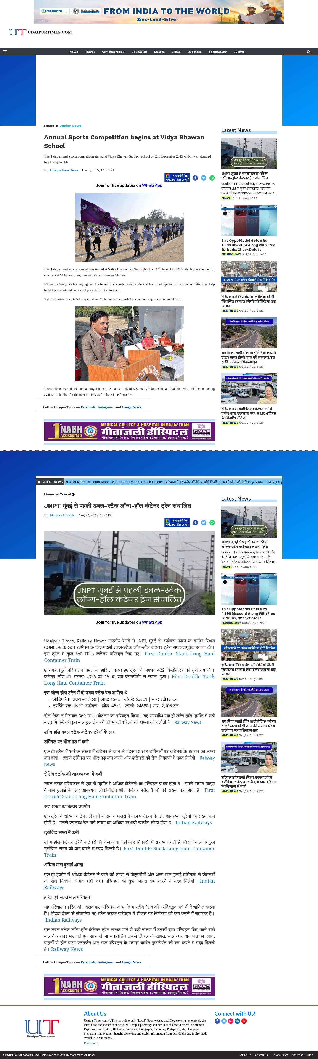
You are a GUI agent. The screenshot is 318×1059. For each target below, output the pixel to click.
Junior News (71, 126)
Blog (310, 1054)
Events (239, 51)
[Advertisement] (159, 85)
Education (139, 51)
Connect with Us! (235, 1013)
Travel (90, 51)
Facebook (88, 407)
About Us (95, 1013)
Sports (159, 51)
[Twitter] (224, 1021)
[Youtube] (244, 1021)
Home (49, 126)
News (73, 51)
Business (195, 51)
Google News (131, 407)
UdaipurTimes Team (64, 170)
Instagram (105, 407)
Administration (113, 51)
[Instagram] (230, 1021)
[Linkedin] (237, 1021)
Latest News (236, 130)
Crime (176, 51)
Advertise (297, 1054)
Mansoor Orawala (62, 515)
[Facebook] (217, 1021)
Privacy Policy (280, 1054)
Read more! (91, 1043)
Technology (218, 51)
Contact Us (261, 1054)
